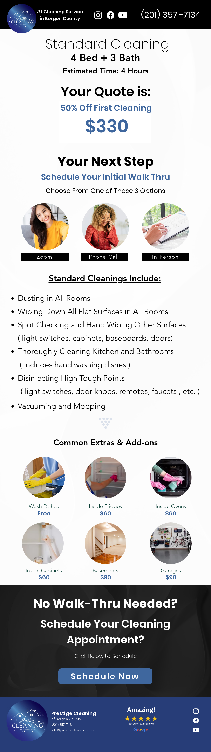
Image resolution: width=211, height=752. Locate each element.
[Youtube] (123, 15)
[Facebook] (110, 15)
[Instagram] (98, 15)
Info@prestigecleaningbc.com (73, 730)
